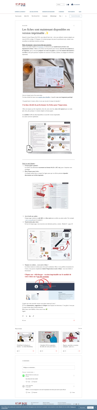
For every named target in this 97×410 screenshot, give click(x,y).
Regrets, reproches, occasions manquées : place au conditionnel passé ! (70, 345)
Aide (32, 404)
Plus (60, 16)
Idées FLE (26, 16)
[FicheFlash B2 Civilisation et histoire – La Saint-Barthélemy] (25, 337)
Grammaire (44, 16)
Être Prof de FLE (35, 16)
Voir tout (80, 328)
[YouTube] (76, 404)
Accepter (90, 407)
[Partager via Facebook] (23, 316)
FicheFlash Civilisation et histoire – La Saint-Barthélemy (25, 345)
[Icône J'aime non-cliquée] (26, 382)
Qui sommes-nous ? (35, 402)
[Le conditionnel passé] (71, 337)
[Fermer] (95, 407)
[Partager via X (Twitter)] (26, 316)
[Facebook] (74, 404)
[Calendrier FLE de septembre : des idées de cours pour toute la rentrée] (48, 337)
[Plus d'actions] (74, 25)
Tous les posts (18, 16)
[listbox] (60, 4)
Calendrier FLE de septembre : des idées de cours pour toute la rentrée (48, 345)
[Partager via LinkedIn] (30, 316)
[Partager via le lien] (33, 316)
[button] (60, 4)
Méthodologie (53, 16)
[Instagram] (78, 404)
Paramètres (82, 407)
